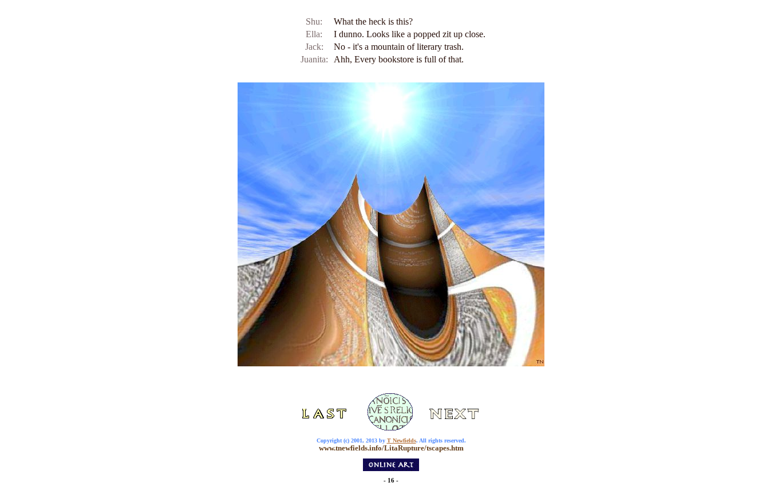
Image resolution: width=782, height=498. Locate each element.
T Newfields (401, 440)
